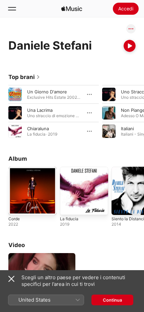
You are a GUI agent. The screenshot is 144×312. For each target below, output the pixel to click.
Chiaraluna (38, 128)
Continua (112, 300)
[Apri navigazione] (12, 8)
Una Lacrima (40, 110)
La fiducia (69, 218)
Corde (14, 218)
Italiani (127, 128)
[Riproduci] (130, 46)
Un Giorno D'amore (47, 91)
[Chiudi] (11, 279)
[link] (24, 77)
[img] (71, 9)
